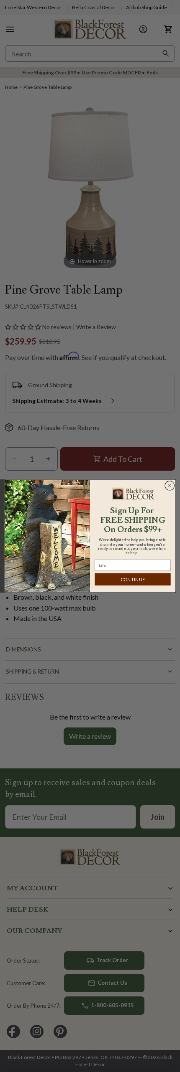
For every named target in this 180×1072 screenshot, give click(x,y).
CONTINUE (133, 579)
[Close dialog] (170, 485)
